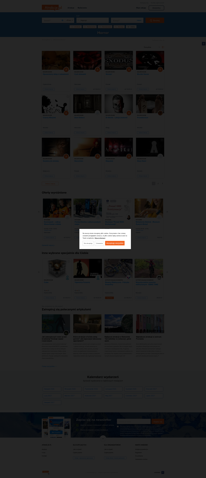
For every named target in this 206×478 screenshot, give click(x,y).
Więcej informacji (100, 238)
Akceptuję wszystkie (114, 243)
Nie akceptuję (88, 243)
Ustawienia (99, 243)
